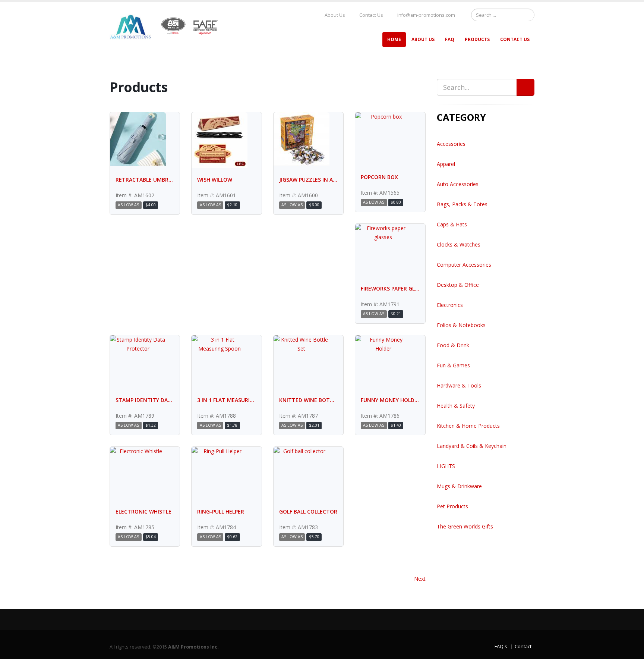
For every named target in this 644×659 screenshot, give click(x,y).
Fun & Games (453, 365)
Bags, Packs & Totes (462, 204)
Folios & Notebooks (461, 325)
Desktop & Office (458, 284)
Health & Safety (456, 405)
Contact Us (370, 15)
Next (420, 578)
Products (477, 39)
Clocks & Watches (458, 244)
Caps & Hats (452, 224)
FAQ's (501, 646)
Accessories (451, 143)
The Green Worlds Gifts (465, 526)
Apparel (446, 163)
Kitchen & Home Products (468, 425)
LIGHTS (446, 466)
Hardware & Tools (459, 385)
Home (394, 39)
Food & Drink (453, 345)
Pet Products (452, 506)
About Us (334, 15)
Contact (523, 646)
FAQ (449, 39)
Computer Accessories (464, 264)
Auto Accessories (458, 184)
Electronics (450, 304)
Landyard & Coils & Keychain (471, 445)
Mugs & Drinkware (459, 486)
